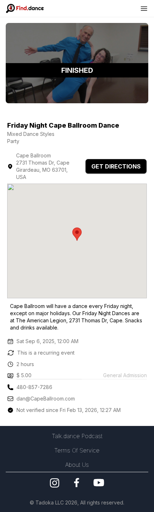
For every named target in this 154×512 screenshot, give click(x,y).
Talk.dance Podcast (77, 436)
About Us (77, 464)
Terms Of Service (77, 450)
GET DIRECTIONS (116, 166)
